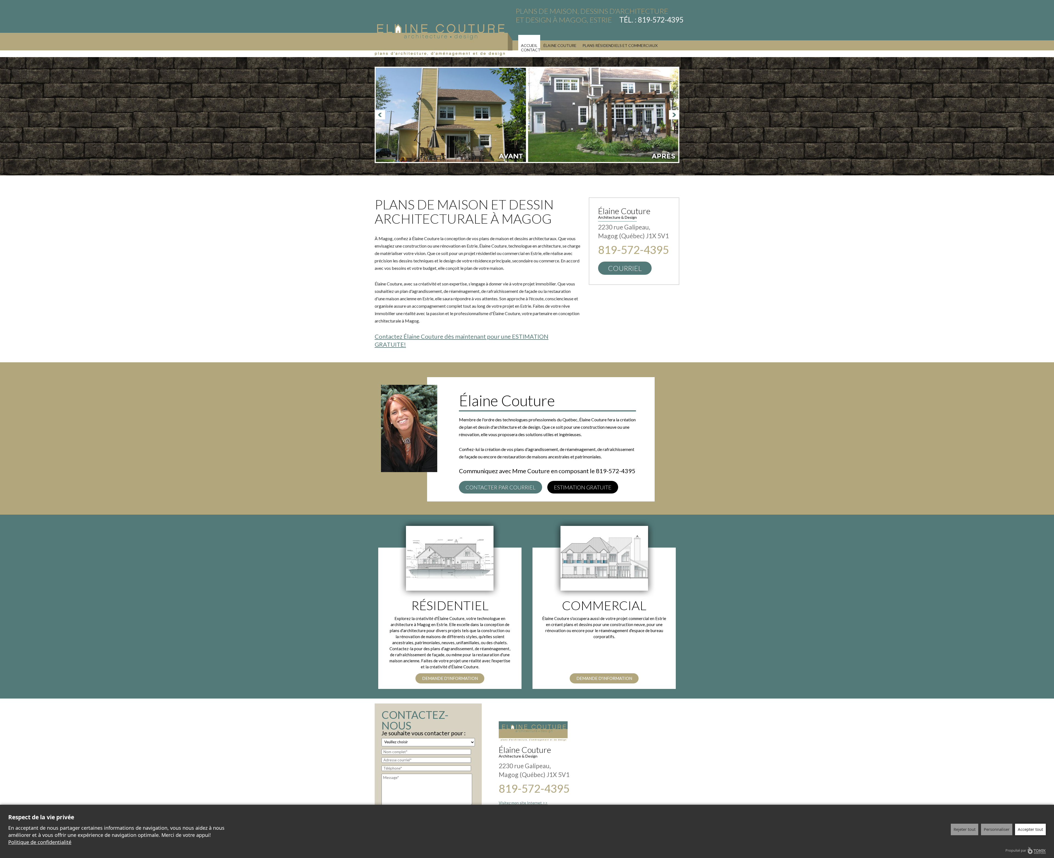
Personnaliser (997, 829)
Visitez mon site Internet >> (523, 802)
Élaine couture (559, 45)
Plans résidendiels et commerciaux (620, 45)
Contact (530, 49)
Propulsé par (1015, 850)
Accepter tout (1030, 829)
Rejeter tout (964, 829)
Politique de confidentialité (39, 842)
